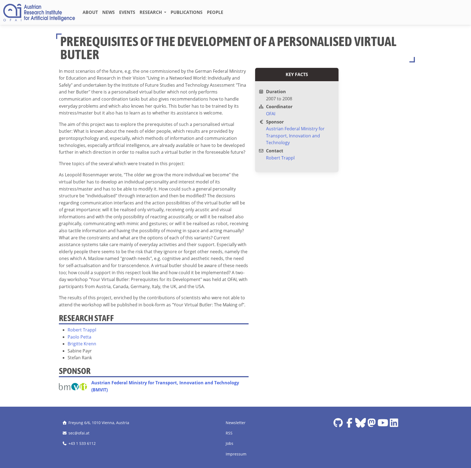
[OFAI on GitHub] (338, 425)
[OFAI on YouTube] (383, 425)
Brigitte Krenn (82, 344)
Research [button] (151, 12)
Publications (187, 12)
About (90, 12)
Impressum (236, 454)
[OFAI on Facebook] (349, 425)
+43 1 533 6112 (82, 443)
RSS (229, 433)
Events (127, 12)
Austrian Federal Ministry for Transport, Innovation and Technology (295, 136)
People (215, 12)
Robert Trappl (82, 330)
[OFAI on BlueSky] (360, 425)
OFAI (270, 114)
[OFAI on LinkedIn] (394, 425)
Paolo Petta (79, 337)
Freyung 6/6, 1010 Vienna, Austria (98, 422)
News (108, 12)
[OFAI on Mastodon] (372, 425)
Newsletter (236, 422)
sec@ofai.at (78, 433)
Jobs (229, 443)
